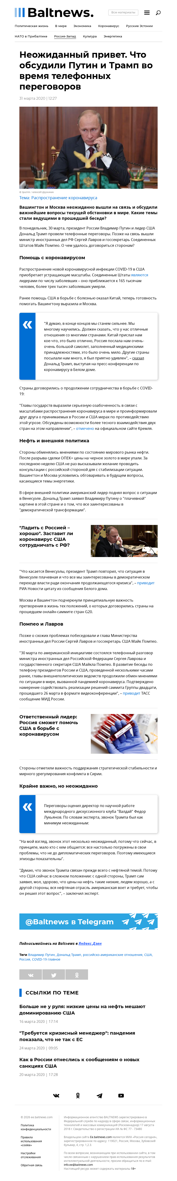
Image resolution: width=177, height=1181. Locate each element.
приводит (146, 583)
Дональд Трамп (69, 954)
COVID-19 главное (46, 959)
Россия (24, 959)
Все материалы (123, 12)
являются (139, 275)
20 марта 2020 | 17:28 (38, 1075)
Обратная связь (31, 1165)
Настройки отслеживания (31, 1155)
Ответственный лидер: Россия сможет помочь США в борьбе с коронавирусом (48, 725)
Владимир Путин (41, 954)
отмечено (85, 428)
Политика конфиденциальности (36, 1127)
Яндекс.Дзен (90, 944)
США (148, 954)
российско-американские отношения (112, 954)
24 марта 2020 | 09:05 (38, 1048)
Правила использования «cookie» (31, 1141)
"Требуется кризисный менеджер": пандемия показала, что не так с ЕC (77, 1036)
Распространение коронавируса (64, 198)
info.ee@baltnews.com (78, 1165)
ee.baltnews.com (101, 1137)
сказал (138, 358)
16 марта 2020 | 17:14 (38, 1021)
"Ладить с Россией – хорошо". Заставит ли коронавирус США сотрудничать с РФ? (46, 536)
